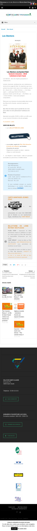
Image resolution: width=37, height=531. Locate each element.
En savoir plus (22, 528)
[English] (31, 4)
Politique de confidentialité (19, 509)
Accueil (3, 29)
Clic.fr (25, 518)
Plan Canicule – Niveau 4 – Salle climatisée (18, 297)
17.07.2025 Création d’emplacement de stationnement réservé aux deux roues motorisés (10, 274)
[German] (36, 4)
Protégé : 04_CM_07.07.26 (7, 296)
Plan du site (12, 507)
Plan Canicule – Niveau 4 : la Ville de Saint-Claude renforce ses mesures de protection (7, 316)
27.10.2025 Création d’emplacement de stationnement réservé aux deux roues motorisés (27, 274)
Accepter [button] (14, 528)
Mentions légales (22, 507)
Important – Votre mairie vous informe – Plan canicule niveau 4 (19, 332)
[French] (33, 4)
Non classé (10, 29)
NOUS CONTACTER (12, 399)
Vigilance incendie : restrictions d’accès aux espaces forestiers (19, 314)
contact (20, 188)
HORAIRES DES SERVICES (14, 424)
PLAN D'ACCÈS (11, 436)
